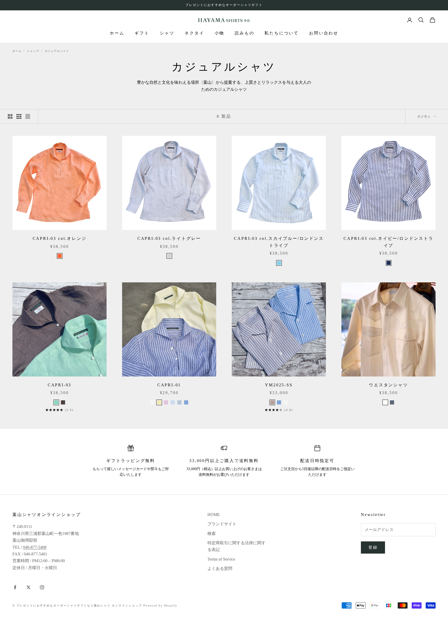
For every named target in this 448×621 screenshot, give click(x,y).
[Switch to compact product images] (27, 116)
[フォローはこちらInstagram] (42, 587)
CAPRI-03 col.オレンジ (60, 238)
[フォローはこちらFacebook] (15, 587)
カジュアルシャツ (57, 51)
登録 (372, 547)
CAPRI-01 (169, 385)
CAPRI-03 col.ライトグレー (169, 238)
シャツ (167, 33)
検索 (211, 533)
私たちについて (281, 33)
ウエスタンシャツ (388, 385)
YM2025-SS (278, 385)
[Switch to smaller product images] (19, 116)
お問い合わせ (323, 33)
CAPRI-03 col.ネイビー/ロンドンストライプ (388, 242)
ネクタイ (194, 33)
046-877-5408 (34, 547)
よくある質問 (219, 568)
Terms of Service (221, 559)
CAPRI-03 (59, 385)
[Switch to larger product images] (10, 116)
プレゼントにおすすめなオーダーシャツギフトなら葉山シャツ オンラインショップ (79, 605)
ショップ (33, 51)
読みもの (244, 33)
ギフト (142, 33)
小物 (220, 33)
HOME (213, 514)
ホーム (117, 33)
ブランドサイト (221, 524)
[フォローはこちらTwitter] (28, 587)
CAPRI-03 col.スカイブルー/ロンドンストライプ (279, 242)
